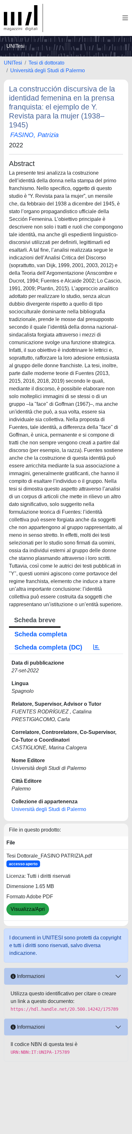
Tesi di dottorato (46, 62)
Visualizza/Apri (28, 909)
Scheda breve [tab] (34, 620)
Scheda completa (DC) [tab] (48, 647)
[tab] (96, 647)
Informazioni (30, 976)
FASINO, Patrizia (34, 134)
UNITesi (13, 62)
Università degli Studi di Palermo (47, 70)
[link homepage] (23, 18)
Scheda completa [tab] (40, 634)
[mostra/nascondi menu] (125, 18)
